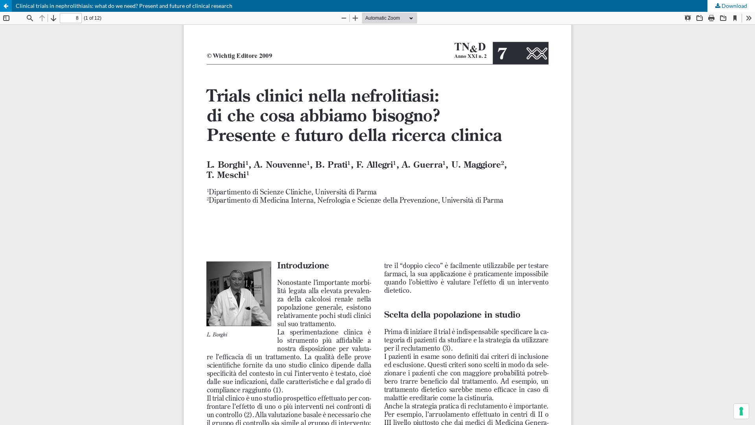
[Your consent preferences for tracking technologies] (741, 411)
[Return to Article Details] (6, 6)
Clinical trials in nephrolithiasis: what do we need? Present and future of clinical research (124, 5)
